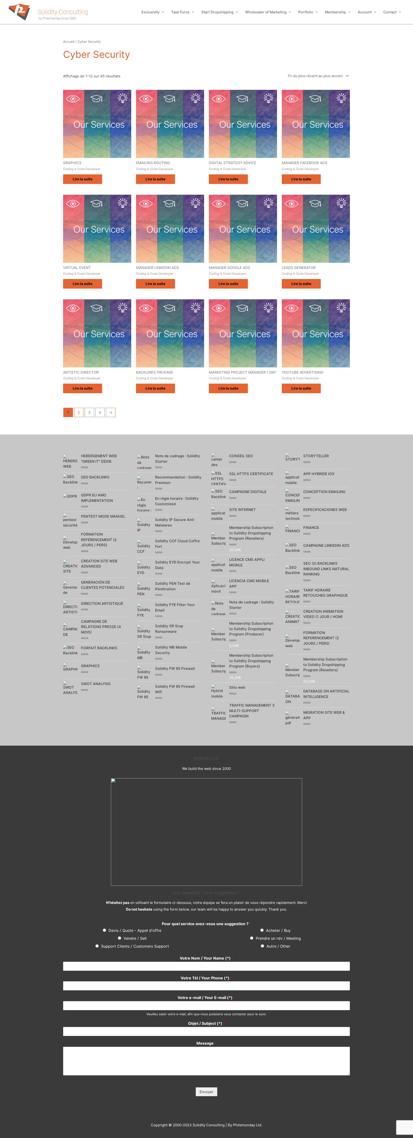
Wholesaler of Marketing (266, 12)
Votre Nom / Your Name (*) (207, 958)
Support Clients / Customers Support (135, 946)
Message (206, 1043)
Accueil (68, 41)
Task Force (180, 12)
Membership (335, 12)
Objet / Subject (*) (206, 1023)
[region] (206, 832)
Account (365, 12)
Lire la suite (82, 179)
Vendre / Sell (135, 938)
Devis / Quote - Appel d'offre (135, 930)
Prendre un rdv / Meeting (278, 938)
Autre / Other (278, 946)
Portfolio (305, 12)
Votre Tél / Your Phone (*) (206, 978)
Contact (390, 12)
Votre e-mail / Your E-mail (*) (206, 997)
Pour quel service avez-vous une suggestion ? (206, 923)
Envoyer (206, 1092)
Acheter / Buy (278, 930)
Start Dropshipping (217, 12)
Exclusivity (150, 12)
